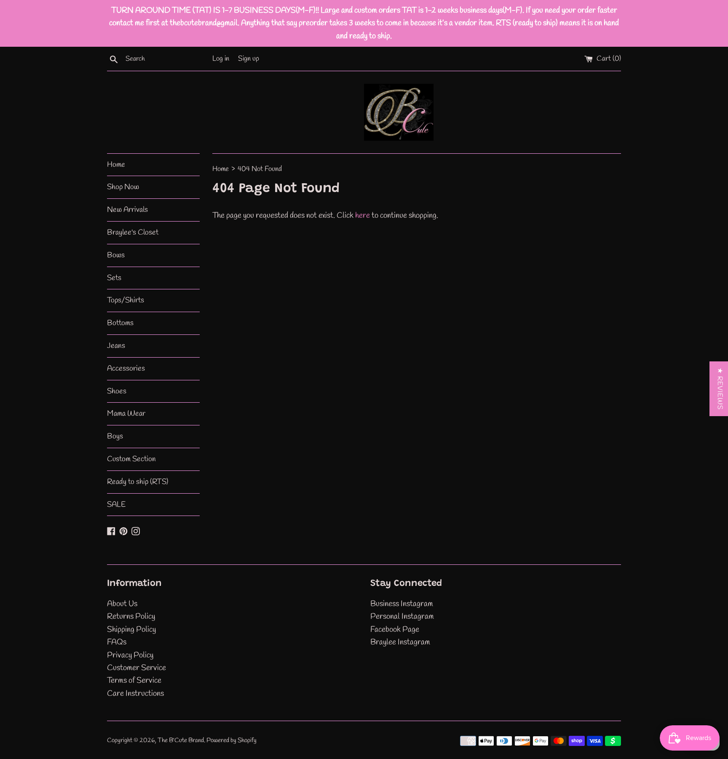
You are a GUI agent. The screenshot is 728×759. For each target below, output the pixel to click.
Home (116, 165)
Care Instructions (135, 693)
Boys (115, 436)
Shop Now (123, 187)
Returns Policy (131, 616)
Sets (114, 278)
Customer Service (136, 668)
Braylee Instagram (400, 642)
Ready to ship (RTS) (137, 482)
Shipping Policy (131, 629)
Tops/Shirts (125, 300)
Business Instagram (401, 604)
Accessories (126, 368)
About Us (122, 604)
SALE (116, 505)
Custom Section (131, 459)
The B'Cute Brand (181, 740)
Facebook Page (394, 629)
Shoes (116, 391)
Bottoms (120, 323)
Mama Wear (126, 414)
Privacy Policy (130, 655)
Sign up (248, 59)
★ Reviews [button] (719, 389)
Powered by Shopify (231, 740)
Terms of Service (134, 680)
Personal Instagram (402, 616)
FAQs (116, 642)
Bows (116, 255)
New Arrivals (127, 210)
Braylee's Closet (132, 232)
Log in (220, 59)
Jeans (116, 346)
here (362, 215)
